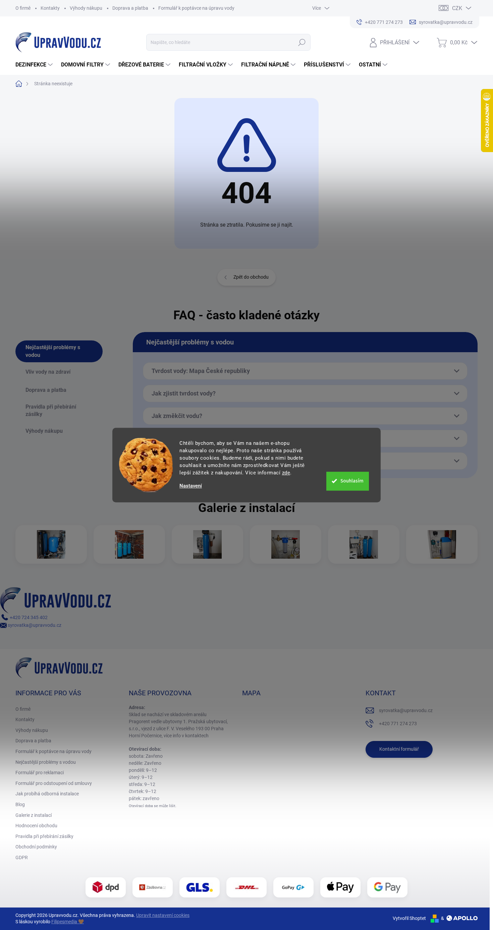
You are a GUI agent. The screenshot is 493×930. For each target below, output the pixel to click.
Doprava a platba (130, 8)
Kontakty (50, 8)
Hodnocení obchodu (36, 825)
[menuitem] (34, 65)
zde (286, 473)
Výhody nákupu (86, 8)
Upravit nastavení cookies (162, 915)
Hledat (302, 42)
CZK (457, 8)
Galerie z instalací (33, 815)
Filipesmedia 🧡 (67, 921)
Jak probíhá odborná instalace (47, 793)
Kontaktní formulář (399, 749)
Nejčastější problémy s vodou (45, 762)
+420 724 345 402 (28, 617)
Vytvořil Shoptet (409, 918)
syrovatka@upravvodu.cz (34, 625)
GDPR (21, 857)
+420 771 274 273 (398, 723)
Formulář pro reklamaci (39, 772)
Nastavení (190, 486)
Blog (20, 804)
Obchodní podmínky (36, 846)
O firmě (23, 8)
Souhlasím (352, 480)
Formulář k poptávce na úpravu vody (196, 8)
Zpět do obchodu (251, 277)
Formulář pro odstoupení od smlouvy (53, 783)
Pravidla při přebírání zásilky (44, 836)
